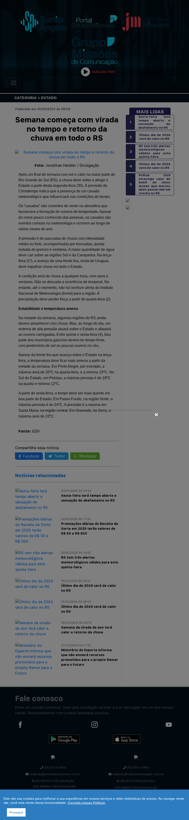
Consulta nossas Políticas (86, 803)
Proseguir (16, 812)
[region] (94, 805)
